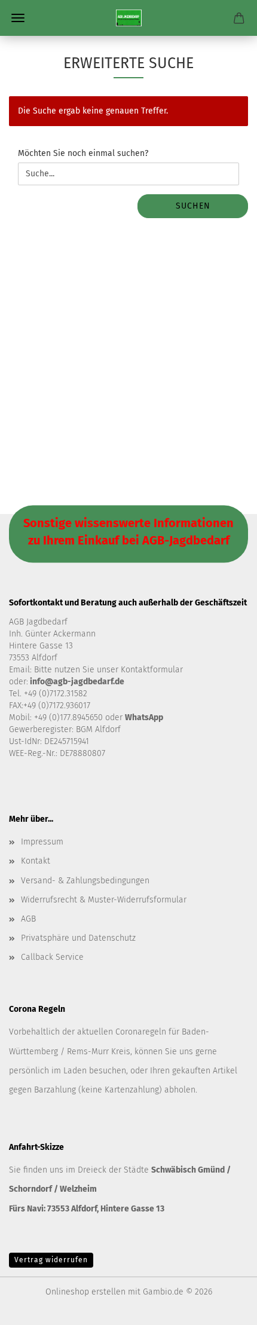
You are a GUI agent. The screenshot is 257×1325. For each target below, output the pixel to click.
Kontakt (35, 861)
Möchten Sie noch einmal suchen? (83, 153)
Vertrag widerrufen (51, 1260)
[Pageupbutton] (224, 1307)
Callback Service (52, 957)
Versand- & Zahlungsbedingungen (85, 881)
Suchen (193, 206)
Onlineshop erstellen (85, 1292)
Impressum (42, 842)
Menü (18, 18)
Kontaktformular (152, 670)
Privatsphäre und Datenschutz (78, 938)
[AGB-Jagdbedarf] (129, 18)
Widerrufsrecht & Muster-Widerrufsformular (103, 900)
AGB (28, 919)
